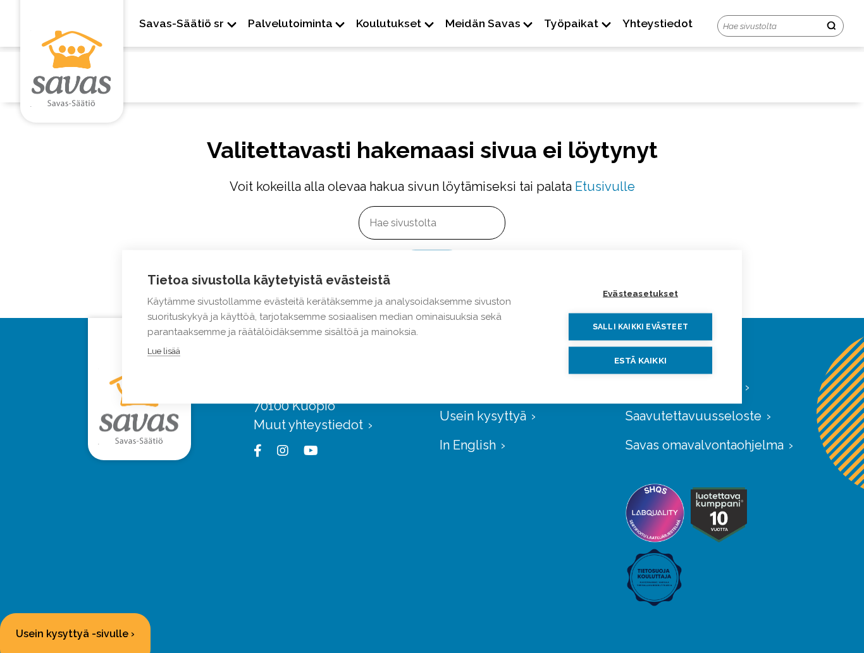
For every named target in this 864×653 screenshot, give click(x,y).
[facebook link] (260, 450)
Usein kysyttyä (483, 416)
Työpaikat (571, 23)
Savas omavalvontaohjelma (705, 445)
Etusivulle (605, 186)
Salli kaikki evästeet (640, 326)
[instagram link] (280, 450)
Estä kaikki (640, 360)
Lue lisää (163, 350)
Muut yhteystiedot (308, 424)
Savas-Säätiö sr (181, 23)
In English (468, 445)
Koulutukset (388, 23)
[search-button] (831, 26)
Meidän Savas (483, 23)
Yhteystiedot (657, 23)
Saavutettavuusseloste (694, 416)
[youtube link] (308, 450)
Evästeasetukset (640, 293)
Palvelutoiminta (290, 23)
